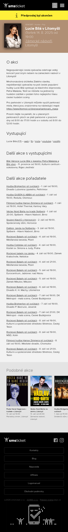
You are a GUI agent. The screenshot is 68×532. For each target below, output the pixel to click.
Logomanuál (34, 483)
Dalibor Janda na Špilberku (20, 228)
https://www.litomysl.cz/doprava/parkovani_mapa (32, 108)
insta (37, 141)
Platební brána (46, 500)
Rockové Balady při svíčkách (21, 236)
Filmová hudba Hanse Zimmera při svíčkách (29, 203)
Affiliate (34, 475)
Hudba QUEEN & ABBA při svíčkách (25, 194)
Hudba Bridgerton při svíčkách (22, 186)
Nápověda (34, 466)
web (26, 141)
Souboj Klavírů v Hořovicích (21, 219)
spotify (56, 141)
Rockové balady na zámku (20, 253)
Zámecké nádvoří (38, 41)
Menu (62, 5)
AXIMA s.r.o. (32, 500)
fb (32, 141)
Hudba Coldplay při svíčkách (21, 245)
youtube (46, 141)
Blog (34, 458)
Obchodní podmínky (34, 491)
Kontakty (34, 450)
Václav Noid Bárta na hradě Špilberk (25, 211)
